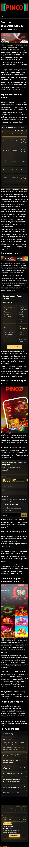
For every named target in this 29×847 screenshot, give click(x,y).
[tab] (6, 480)
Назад (5, 515)
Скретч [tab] (11, 819)
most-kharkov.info (5, 846)
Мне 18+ (6, 496)
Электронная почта (7, 483)
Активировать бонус (14, 347)
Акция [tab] (5, 819)
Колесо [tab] (18, 819)
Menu (2, 16)
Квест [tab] (24, 819)
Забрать (24, 815)
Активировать (14, 835)
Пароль (4, 489)
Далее (24, 515)
